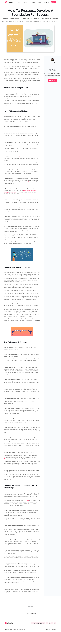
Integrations (33, 2)
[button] (19, 2)
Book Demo (53, 2)
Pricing (39, 2)
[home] (9, 2)
